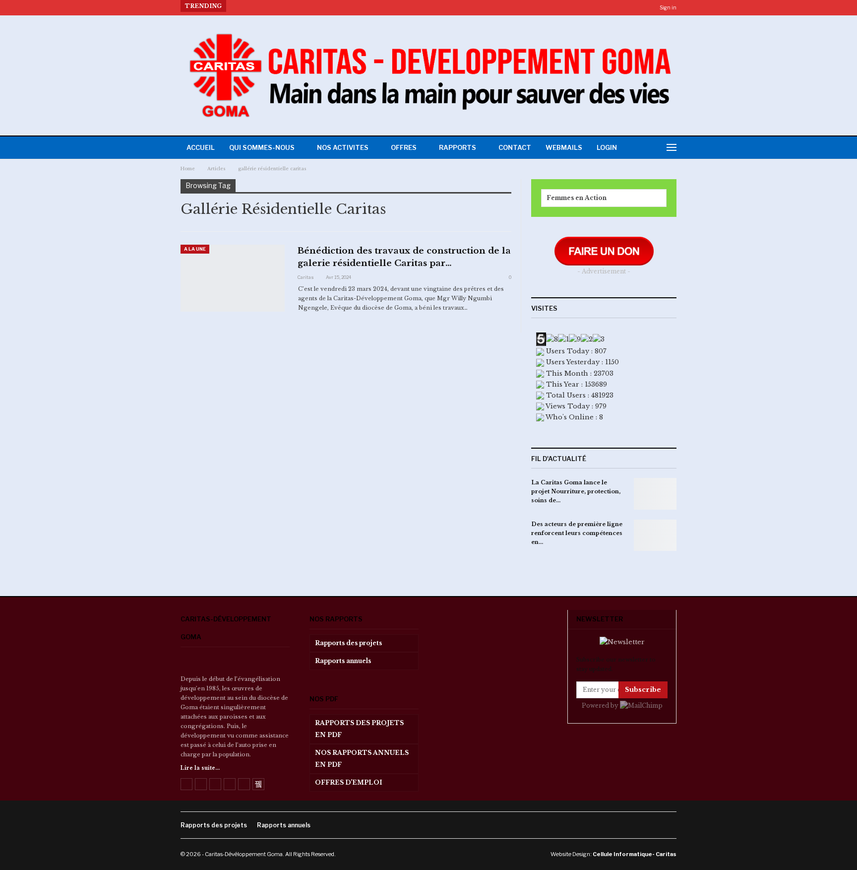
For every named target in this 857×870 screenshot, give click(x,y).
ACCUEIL (200, 147)
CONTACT (514, 147)
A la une (195, 249)
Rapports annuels (343, 661)
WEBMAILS (564, 147)
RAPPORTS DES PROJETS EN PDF (359, 728)
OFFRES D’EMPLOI (348, 782)
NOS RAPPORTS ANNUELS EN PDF (362, 758)
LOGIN (607, 147)
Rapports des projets (348, 643)
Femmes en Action (577, 197)
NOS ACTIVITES (342, 147)
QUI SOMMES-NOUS (262, 147)
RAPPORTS (457, 147)
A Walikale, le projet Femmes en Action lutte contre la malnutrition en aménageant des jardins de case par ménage (422, 5)
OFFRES (404, 147)
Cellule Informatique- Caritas (634, 854)
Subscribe (643, 689)
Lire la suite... (200, 768)
